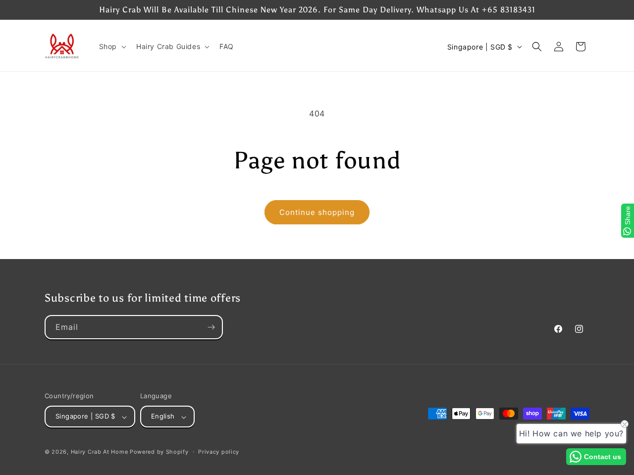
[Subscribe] (211, 327)
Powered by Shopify (159, 452)
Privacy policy (218, 452)
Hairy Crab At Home (99, 452)
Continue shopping (317, 212)
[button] (111, 46)
